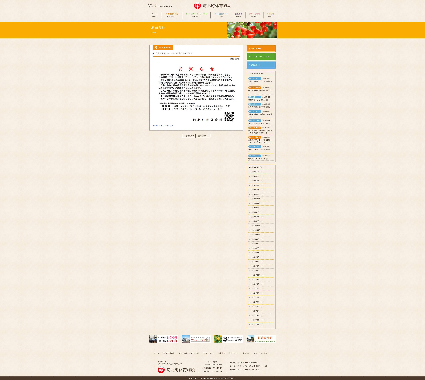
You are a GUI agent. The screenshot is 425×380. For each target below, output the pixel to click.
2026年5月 (256, 185)
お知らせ (270, 15)
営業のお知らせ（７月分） (259, 157)
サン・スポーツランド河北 (197, 15)
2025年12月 (256, 199)
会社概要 (238, 15)
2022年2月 (256, 311)
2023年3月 (256, 266)
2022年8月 (256, 288)
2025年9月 (256, 207)
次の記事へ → (203, 136)
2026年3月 (256, 194)
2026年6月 (256, 181)
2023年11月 (256, 252)
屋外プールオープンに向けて (259, 122)
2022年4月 (256, 302)
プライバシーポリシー (262, 353)
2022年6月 (256, 293)
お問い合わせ (254, 15)
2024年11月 (256, 230)
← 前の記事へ (189, 136)
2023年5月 (256, 261)
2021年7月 (256, 324)
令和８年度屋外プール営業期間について (260, 81)
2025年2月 (256, 221)
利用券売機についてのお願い (259, 105)
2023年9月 (256, 257)
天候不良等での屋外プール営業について (260, 114)
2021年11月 (256, 320)
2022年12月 (256, 275)
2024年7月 (256, 243)
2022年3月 (256, 306)
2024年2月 (256, 248)
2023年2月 (256, 270)
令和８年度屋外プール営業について (260, 149)
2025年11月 (256, 203)
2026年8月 (256, 172)
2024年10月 (256, 234)
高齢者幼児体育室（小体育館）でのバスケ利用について (260, 139)
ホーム (154, 15)
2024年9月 (256, 239)
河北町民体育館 (172, 15)
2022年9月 (256, 284)
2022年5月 (256, 297)
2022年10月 (256, 279)
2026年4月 (256, 190)
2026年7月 (256, 176)
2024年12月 (256, 225)
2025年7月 (256, 212)
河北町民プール (221, 15)
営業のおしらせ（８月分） (259, 98)
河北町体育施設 (212, 5)
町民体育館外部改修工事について (260, 90)
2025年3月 (256, 217)
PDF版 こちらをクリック (163, 126)
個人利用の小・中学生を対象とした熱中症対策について (260, 130)
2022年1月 (256, 315)
